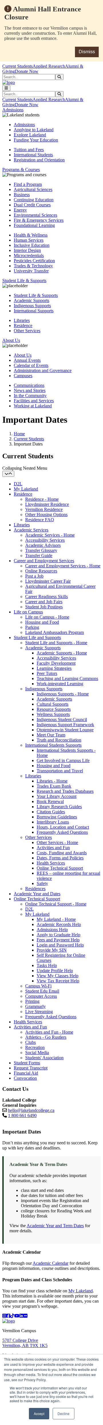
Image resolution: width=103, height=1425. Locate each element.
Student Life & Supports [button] (24, 280)
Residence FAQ (39, 519)
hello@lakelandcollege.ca (31, 1110)
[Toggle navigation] (6, 88)
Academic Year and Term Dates (55, 1225)
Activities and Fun (53, 847)
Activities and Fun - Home (49, 1032)
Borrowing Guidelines (57, 816)
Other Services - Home (57, 842)
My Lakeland (26, 488)
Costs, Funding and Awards (62, 852)
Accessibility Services (45, 540)
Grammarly (35, 1006)
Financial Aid (26, 1073)
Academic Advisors (43, 545)
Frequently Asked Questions (62, 832)
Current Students (17, 66)
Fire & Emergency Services (39, 220)
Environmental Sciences (35, 215)
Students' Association (44, 1057)
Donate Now (26, 71)
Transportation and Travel (60, 770)
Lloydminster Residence (47, 504)
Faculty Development (56, 663)
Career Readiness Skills (46, 596)
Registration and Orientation (39, 159)
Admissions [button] (12, 109)
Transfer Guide (38, 555)
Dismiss (87, 51)
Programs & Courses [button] (21, 169)
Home (19, 433)
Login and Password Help (60, 945)
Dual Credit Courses (32, 204)
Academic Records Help (59, 924)
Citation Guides (51, 811)
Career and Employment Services (44, 560)
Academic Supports (31, 300)
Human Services (28, 240)
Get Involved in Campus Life (63, 760)
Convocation (25, 1078)
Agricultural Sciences (33, 189)
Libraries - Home (52, 781)
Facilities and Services (34, 400)
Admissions (24, 124)
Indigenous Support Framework (65, 724)
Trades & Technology (33, 265)
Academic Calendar (50, 1263)
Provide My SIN (52, 950)
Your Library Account (56, 796)
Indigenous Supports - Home (63, 693)
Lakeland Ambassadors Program (54, 632)
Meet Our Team (51, 734)
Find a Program (28, 184)
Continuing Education (34, 199)
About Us (22, 355)
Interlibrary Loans (53, 822)
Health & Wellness (30, 235)
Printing (32, 1001)
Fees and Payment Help (58, 939)
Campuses (23, 375)
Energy (20, 210)
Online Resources (41, 570)
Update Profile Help (55, 970)
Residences (35, 888)
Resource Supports (54, 709)
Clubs (30, 1042)
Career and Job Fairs (43, 601)
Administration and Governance (43, 370)
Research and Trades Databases (65, 791)
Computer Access (41, 996)
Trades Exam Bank (54, 786)
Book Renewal (50, 801)
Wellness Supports (53, 714)
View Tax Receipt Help (58, 980)
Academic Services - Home (50, 535)
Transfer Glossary (41, 550)
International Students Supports (53, 745)
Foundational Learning (34, 225)
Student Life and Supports (37, 637)
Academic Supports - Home (62, 652)
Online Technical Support (60, 868)
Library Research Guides (59, 806)
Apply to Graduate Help (58, 934)
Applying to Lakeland (34, 129)
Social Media (37, 1052)
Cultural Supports (52, 704)
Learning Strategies (54, 668)
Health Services (51, 863)
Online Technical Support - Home (55, 904)
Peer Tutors (47, 673)
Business (22, 194)
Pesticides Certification (34, 260)
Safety (42, 883)
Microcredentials (29, 255)
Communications (29, 385)
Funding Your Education (36, 139)
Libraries (22, 320)
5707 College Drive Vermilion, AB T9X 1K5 (24, 1343)
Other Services (27, 330)
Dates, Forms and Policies (60, 857)
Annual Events (27, 360)
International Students (33, 154)
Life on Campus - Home (47, 617)
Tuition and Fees (29, 149)
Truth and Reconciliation (59, 740)
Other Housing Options (46, 514)
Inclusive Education (31, 245)
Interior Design (27, 250)
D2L (18, 483)
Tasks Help (47, 965)
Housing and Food (42, 622)
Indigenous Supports (32, 305)
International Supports (34, 310)
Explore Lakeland (30, 134)
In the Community (30, 395)
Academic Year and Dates (37, 893)
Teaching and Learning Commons (67, 678)
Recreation (35, 1047)
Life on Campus (28, 611)
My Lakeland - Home (56, 919)
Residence (23, 325)
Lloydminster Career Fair (48, 581)
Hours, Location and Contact (63, 827)
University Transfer (31, 270)
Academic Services (31, 529)
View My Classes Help (57, 975)
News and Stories (29, 390)
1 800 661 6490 (22, 1115)
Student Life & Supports (36, 295)
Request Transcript (30, 1067)
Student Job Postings (44, 606)
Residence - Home (42, 499)
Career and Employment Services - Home (62, 565)
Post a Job (34, 576)
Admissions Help (52, 929)
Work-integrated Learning (60, 683)
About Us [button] (11, 340)
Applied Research (49, 66)
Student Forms (27, 1062)
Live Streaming (39, 1011)
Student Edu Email (42, 991)
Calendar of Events (31, 365)
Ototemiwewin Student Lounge (65, 729)
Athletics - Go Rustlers (45, 1037)
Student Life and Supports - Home (56, 642)
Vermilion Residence (44, 509)
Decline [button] (64, 1413)
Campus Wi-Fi (38, 985)
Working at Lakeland (33, 405)
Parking (32, 627)
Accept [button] (39, 1413)
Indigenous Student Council (62, 719)
